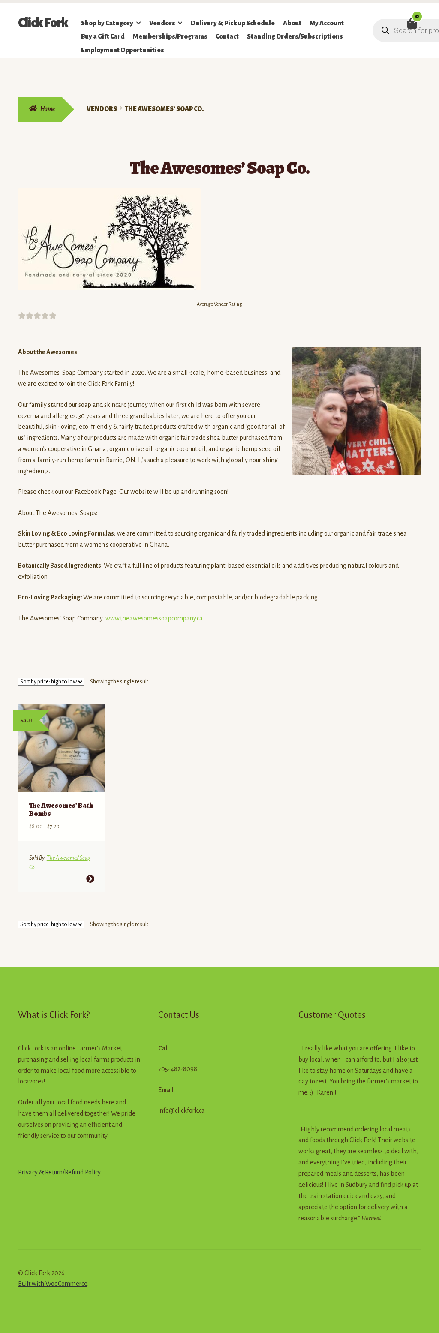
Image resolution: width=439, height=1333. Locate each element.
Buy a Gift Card (103, 36)
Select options (90, 879)
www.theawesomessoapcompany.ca (154, 618)
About (292, 23)
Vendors (162, 23)
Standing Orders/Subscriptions (295, 36)
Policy (92, 1172)
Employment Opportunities (122, 50)
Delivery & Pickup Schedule (233, 23)
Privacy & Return (40, 1172)
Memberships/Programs (170, 36)
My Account (327, 23)
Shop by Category (107, 23)
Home (47, 108)
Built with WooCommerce (52, 1283)
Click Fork (43, 23)
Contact (227, 36)
